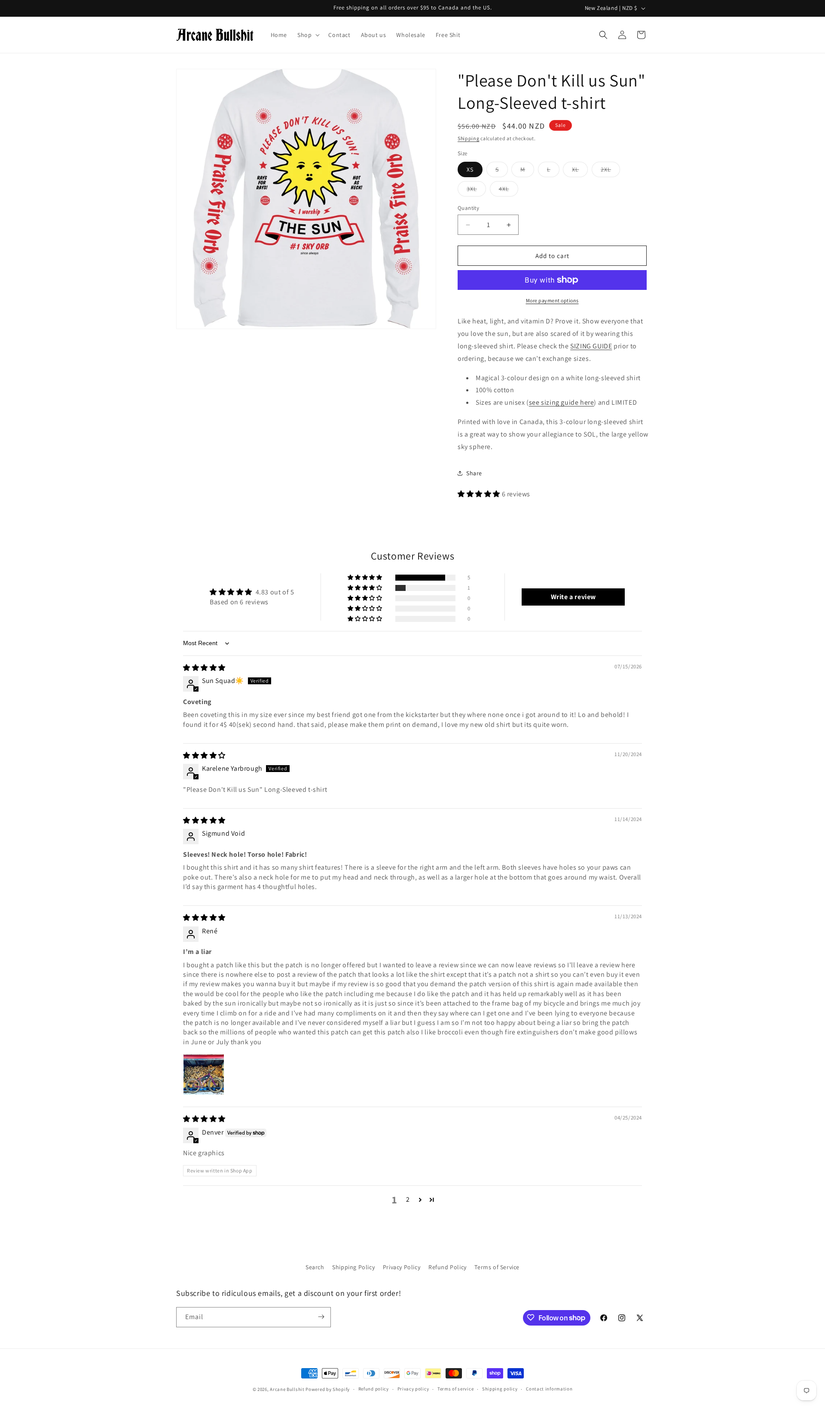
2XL (610, 171)
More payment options (552, 300)
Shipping (469, 138)
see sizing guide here (561, 402)
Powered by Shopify (328, 1389)
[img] (204, 667)
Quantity (468, 208)
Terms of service (455, 1389)
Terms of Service (496, 1267)
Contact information (549, 1389)
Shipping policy (500, 1389)
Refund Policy (447, 1267)
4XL (508, 191)
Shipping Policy (353, 1267)
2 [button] (408, 1199)
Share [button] (474, 473)
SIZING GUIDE (591, 346)
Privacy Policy (401, 1267)
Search (315, 1267)
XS (470, 169)
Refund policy (373, 1389)
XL (580, 171)
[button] (307, 35)
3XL (476, 191)
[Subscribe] (321, 1317)
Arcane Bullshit (287, 1389)
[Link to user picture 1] (203, 1074)
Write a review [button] (573, 596)
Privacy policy (413, 1389)
